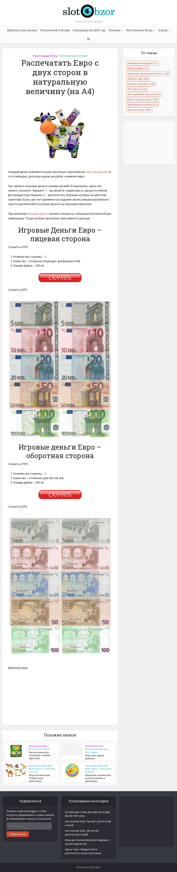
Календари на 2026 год (89, 30)
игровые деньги (38, 214)
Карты (163, 30)
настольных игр (96, 172)
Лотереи (114, 30)
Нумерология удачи (143, 63)
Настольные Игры (139, 30)
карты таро (138, 78)
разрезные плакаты (143, 104)
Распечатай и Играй (55, 30)
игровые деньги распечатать (149, 73)
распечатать (140, 109)
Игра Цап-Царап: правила (95, 757)
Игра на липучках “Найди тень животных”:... (39, 778)
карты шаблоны (142, 83)
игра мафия (138, 68)
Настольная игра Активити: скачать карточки (40, 755)
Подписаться (17, 834)
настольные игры (143, 99)
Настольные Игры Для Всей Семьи (96, 751)
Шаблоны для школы (22, 30)
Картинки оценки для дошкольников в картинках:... (98, 778)
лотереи (137, 89)
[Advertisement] (60, 699)
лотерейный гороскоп (144, 94)
